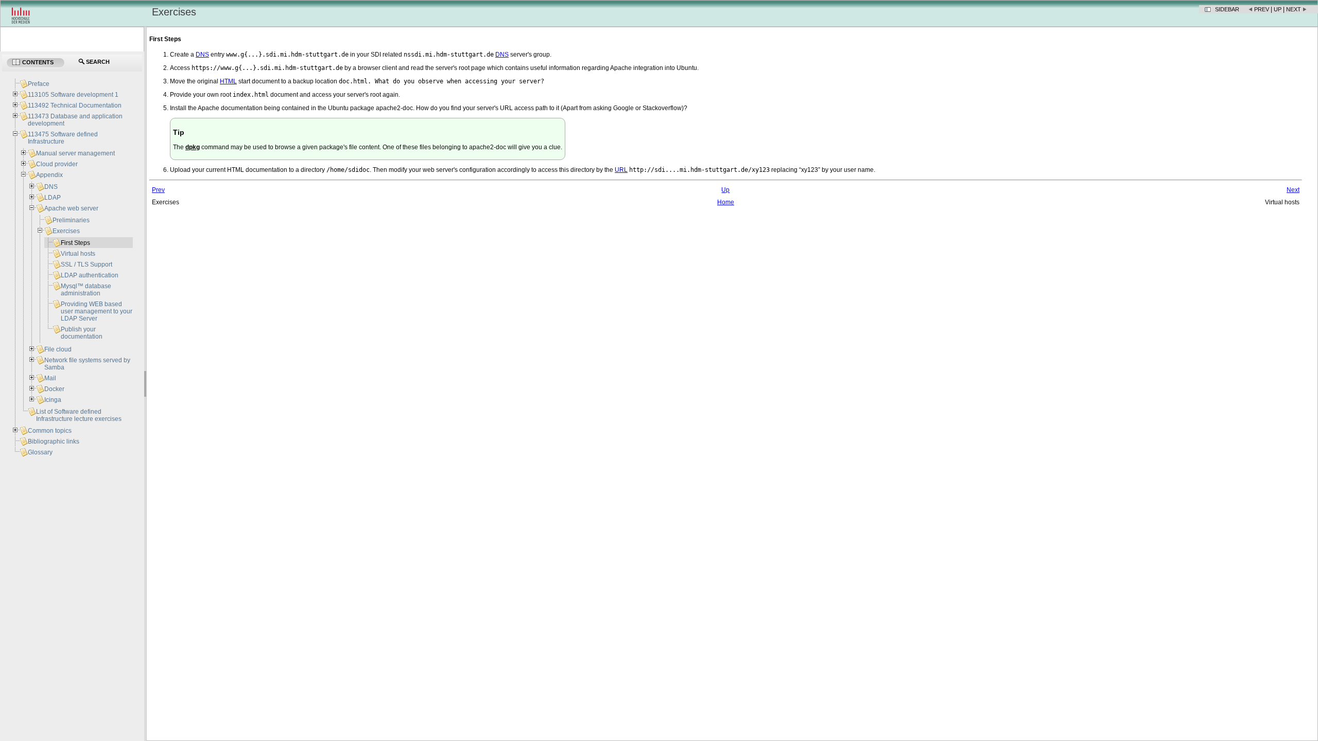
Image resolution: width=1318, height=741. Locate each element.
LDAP (52, 197)
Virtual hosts (78, 253)
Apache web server (71, 208)
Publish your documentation (81, 333)
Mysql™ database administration (86, 290)
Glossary (40, 452)
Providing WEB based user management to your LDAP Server (96, 311)
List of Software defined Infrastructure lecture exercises (79, 415)
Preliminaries (71, 220)
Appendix (49, 175)
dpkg (192, 147)
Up (1277, 9)
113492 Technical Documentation (75, 105)
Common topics (50, 430)
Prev (1261, 9)
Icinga (52, 399)
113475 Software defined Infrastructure (63, 138)
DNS (51, 186)
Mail (50, 378)
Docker (54, 389)
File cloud (58, 349)
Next (1293, 9)
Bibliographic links (53, 441)
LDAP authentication (89, 275)
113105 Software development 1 (73, 94)
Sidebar (1227, 9)
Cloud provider (57, 164)
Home (725, 202)
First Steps (75, 242)
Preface (38, 83)
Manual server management (75, 153)
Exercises (66, 231)
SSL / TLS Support (86, 264)
